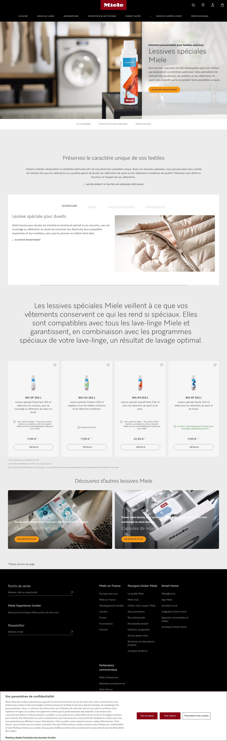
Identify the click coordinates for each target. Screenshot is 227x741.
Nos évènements (136, 618)
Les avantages (83, 124)
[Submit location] (71, 593)
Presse (102, 618)
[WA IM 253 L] (140, 383)
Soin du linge (45, 16)
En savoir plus (26, 539)
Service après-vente (169, 16)
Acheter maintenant (28, 240)
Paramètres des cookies (196, 716)
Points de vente (19, 586)
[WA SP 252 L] (193, 383)
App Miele (167, 600)
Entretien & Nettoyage (102, 16)
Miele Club (133, 600)
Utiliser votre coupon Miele (141, 606)
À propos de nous (108, 594)
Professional (200, 16)
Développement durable (111, 606)
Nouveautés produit (138, 624)
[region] (113, 716)
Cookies (52, 738)
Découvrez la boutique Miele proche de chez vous (33, 612)
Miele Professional (108, 677)
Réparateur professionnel (112, 683)
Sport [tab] (92, 207)
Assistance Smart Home (174, 627)
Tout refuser (170, 716)
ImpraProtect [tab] (155, 207)
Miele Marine (106, 689)
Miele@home (168, 594)
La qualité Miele (136, 594)
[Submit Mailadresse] (71, 632)
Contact (103, 630)
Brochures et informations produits (141, 643)
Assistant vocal (169, 606)
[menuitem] (25, 16)
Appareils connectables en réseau (175, 619)
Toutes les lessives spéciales (113, 124)
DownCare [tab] (69, 206)
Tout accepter (147, 716)
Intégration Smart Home (174, 612)
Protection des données (35, 738)
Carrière (103, 612)
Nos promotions (136, 612)
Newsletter (16, 625)
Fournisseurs (106, 624)
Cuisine (23, 16)
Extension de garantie (139, 630)
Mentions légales (13, 738)
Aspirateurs (71, 16)
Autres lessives (143, 124)
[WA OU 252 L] (86, 383)
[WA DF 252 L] (33, 383)
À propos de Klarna (137, 651)
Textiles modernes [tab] (121, 207)
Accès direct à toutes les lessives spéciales (115, 184)
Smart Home (133, 16)
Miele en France (107, 600)
